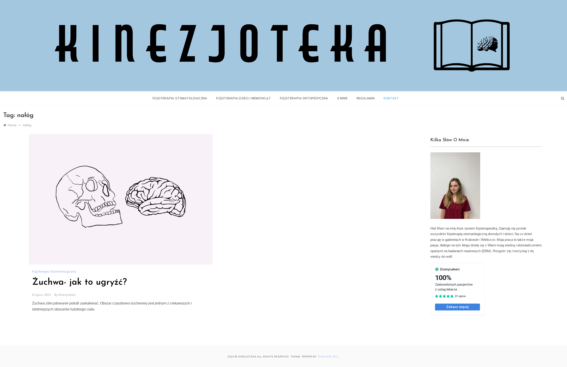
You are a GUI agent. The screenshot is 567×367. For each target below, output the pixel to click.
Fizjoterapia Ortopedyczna (304, 98)
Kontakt (391, 98)
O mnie (342, 98)
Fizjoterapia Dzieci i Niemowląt (243, 98)
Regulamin (366, 98)
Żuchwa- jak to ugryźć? (79, 282)
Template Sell (328, 356)
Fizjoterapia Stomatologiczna (180, 98)
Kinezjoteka (67, 295)
